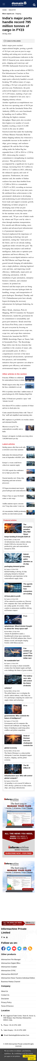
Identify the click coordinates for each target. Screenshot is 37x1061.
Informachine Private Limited (18, 1044)
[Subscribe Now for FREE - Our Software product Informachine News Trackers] (18, 844)
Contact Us (5, 995)
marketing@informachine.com (19, 1035)
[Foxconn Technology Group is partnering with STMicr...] (30, 379)
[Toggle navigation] (3, 4)
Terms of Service (7, 1006)
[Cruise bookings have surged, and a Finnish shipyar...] (30, 386)
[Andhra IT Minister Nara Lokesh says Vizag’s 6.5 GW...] (31, 505)
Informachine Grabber (9, 967)
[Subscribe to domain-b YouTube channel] (14, 948)
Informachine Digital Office (10, 963)
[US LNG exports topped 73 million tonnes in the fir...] (31, 472)
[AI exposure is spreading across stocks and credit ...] (31, 513)
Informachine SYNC (8, 970)
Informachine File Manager (11, 959)
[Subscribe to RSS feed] (30, 948)
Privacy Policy (6, 1002)
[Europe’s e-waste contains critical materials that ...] (31, 464)
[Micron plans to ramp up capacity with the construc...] (30, 429)
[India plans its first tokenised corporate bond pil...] (31, 457)
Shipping (18, 14)
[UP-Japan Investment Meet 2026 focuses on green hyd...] (31, 490)
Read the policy (29, 1056)
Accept (32, 1059)
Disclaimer (5, 999)
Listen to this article (14, 41)
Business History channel (10, 981)
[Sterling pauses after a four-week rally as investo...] (31, 449)
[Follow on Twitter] (9, 948)
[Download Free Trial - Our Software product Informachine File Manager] (19, 812)
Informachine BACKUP (9, 974)
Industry (12, 10)
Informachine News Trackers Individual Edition (18, 978)
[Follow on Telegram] (19, 948)
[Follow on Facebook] (3, 948)
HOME (4, 10)
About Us (4, 991)
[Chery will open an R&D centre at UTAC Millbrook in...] (31, 498)
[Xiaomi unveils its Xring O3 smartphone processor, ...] (31, 481)
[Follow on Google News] (25, 948)
